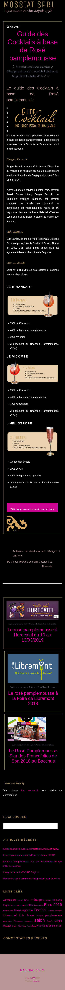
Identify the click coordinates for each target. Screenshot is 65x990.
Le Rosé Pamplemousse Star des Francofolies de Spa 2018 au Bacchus (33, 755)
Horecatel (58, 911)
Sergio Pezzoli (20, 76)
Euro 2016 (53, 904)
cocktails (38, 72)
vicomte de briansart (47, 925)
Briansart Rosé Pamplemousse (33, 67)
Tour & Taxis (31, 926)
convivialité (39, 905)
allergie (20, 900)
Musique (40, 916)
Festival (6, 911)
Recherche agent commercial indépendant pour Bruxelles (31, 878)
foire (11, 911)
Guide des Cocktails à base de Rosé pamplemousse (32, 46)
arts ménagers (34, 899)
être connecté (29, 790)
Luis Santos (50, 72)
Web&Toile (36, 981)
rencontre (28, 921)
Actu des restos (19, 745)
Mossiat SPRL (31, 978)
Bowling (48, 900)
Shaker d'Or (36, 76)
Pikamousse (18, 921)
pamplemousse (53, 915)
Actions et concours (18, 624)
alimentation (9, 900)
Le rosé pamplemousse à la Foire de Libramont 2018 (33, 698)
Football (40, 910)
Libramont (10, 915)
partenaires (7, 921)
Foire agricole (23, 910)
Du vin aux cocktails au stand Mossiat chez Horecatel (30, 564)
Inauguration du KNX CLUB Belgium (21, 872)
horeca (51, 911)
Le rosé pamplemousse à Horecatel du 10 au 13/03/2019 (32, 634)
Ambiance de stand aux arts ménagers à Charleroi (36, 553)
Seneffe (49, 921)
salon (39, 920)
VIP (60, 926)
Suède (23, 926)
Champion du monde (19, 72)
